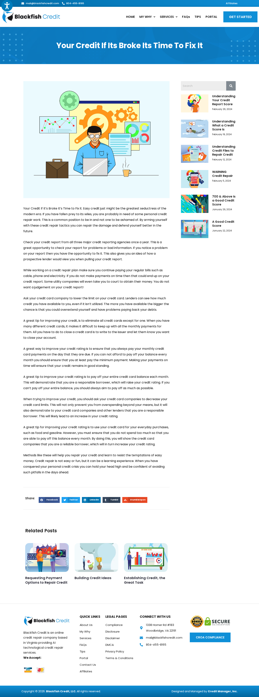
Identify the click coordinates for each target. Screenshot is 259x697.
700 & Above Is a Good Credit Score (223, 200)
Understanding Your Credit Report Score (223, 100)
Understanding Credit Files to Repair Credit (223, 150)
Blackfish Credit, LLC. (61, 691)
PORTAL (211, 17)
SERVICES (167, 17)
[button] (147, 17)
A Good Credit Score (223, 224)
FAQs (186, 17)
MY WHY (145, 17)
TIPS (198, 17)
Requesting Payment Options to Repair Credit (46, 580)
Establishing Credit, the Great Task (144, 580)
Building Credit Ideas (93, 577)
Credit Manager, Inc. (222, 691)
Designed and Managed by (190, 691)
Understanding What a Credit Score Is (223, 125)
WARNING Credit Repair (222, 174)
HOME (130, 17)
